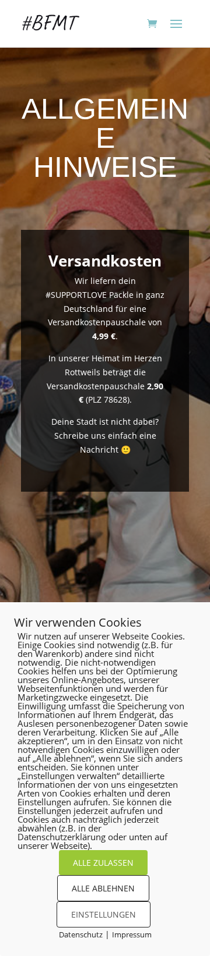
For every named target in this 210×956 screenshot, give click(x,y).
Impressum (132, 934)
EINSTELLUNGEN (103, 914)
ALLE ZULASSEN (103, 862)
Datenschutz (81, 934)
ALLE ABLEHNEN (103, 888)
